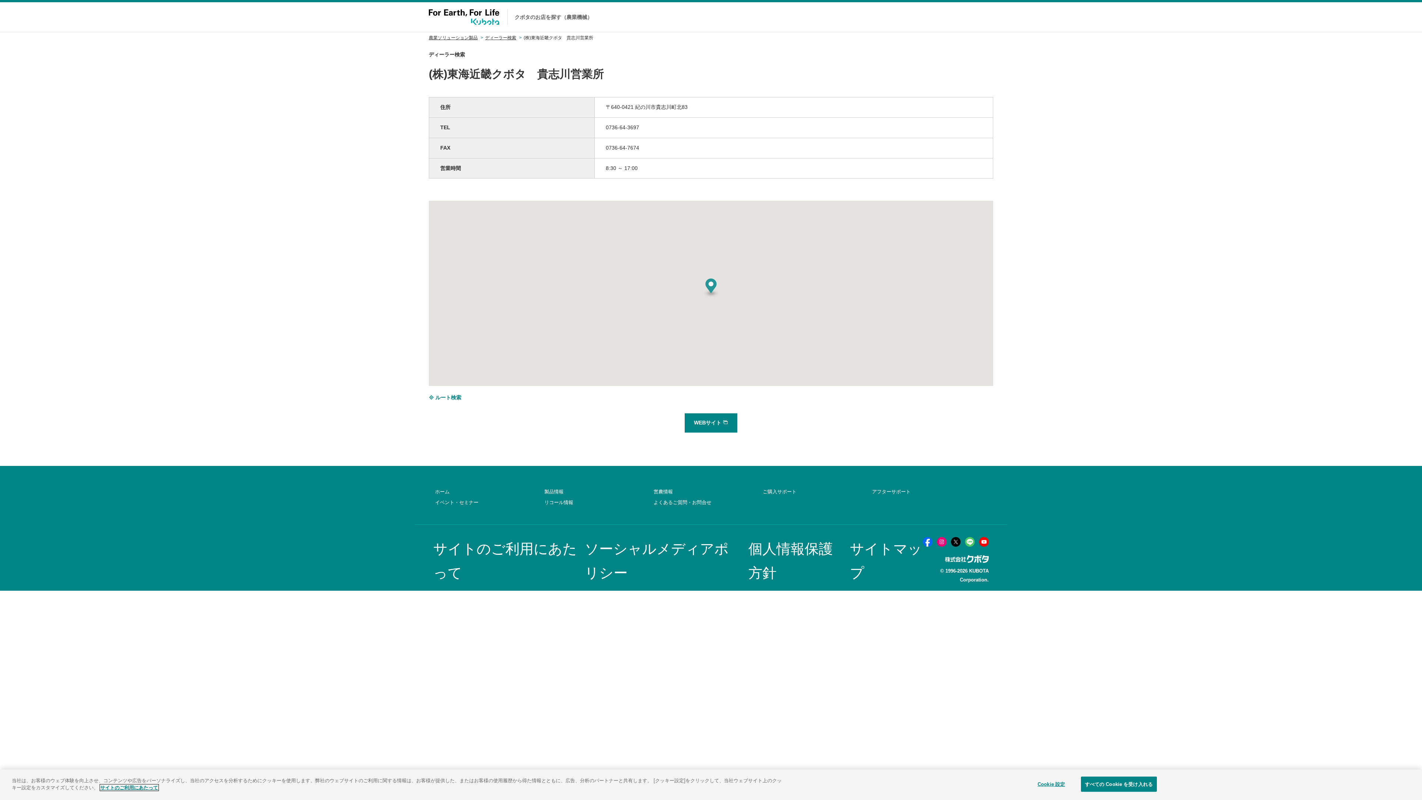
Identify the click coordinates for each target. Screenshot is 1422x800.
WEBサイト (708, 423)
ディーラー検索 (500, 37)
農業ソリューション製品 (453, 37)
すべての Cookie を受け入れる (1119, 784)
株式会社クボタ (967, 559)
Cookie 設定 (1051, 784)
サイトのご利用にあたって (129, 787)
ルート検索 (447, 397)
